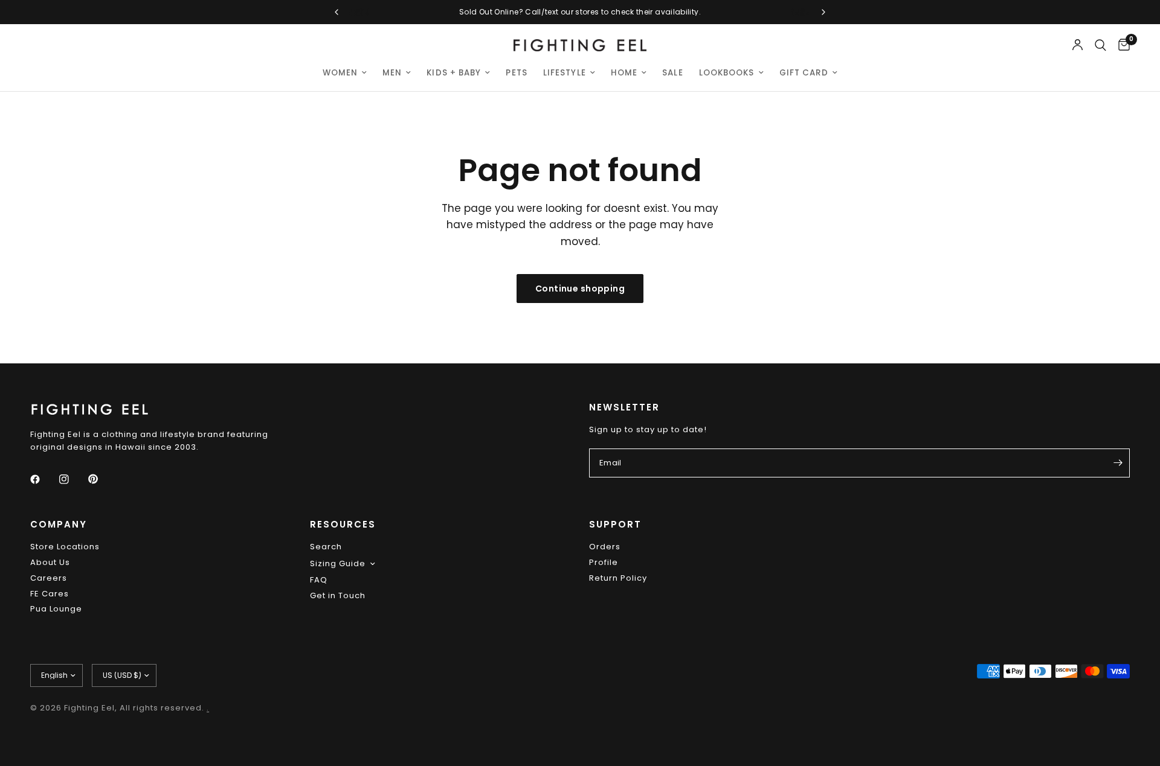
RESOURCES (343, 524)
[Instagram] (72, 479)
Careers (48, 578)
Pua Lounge (56, 608)
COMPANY (58, 524)
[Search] (1100, 45)
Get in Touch (338, 595)
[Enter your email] (1118, 462)
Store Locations (65, 546)
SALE (672, 72)
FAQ (318, 580)
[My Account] (1077, 45)
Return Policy (618, 578)
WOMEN (340, 72)
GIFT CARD (804, 72)
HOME (624, 72)
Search (326, 546)
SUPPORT (615, 524)
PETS (516, 72)
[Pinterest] (101, 479)
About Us (50, 562)
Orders (604, 546)
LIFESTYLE (564, 72)
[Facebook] (43, 479)
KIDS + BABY (454, 72)
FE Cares (49, 593)
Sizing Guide (338, 563)
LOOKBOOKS (727, 72)
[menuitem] (345, 72)
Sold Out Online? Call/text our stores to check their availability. (580, 12)
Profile (603, 562)
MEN (392, 72)
